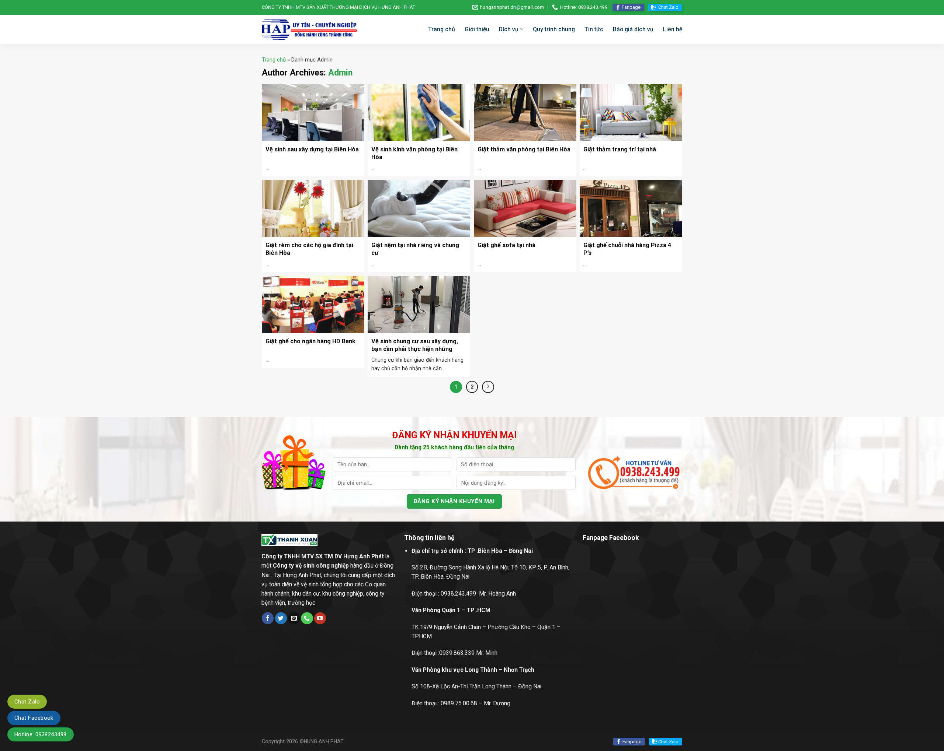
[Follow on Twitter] (281, 618)
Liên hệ (672, 29)
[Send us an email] (294, 618)
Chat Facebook (33, 718)
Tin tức (593, 29)
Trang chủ (441, 29)
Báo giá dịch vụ (633, 29)
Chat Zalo (668, 7)
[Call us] (307, 618)
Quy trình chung (554, 29)
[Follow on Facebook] (268, 618)
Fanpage (631, 7)
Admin (340, 73)
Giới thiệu (477, 29)
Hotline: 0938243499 (40, 734)
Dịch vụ (508, 29)
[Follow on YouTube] (320, 618)
